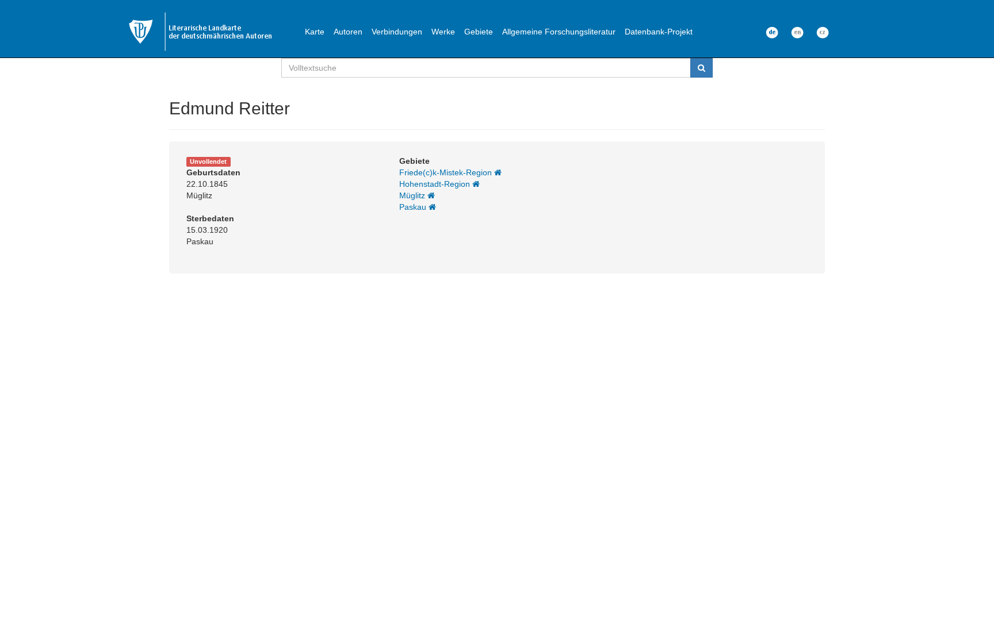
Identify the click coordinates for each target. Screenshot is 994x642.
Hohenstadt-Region (435, 184)
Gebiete (478, 31)
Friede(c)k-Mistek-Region (446, 172)
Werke (443, 31)
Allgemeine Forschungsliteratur (558, 31)
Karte (314, 31)
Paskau (414, 207)
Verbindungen (397, 31)
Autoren (348, 31)
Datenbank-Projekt (659, 31)
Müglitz (413, 195)
